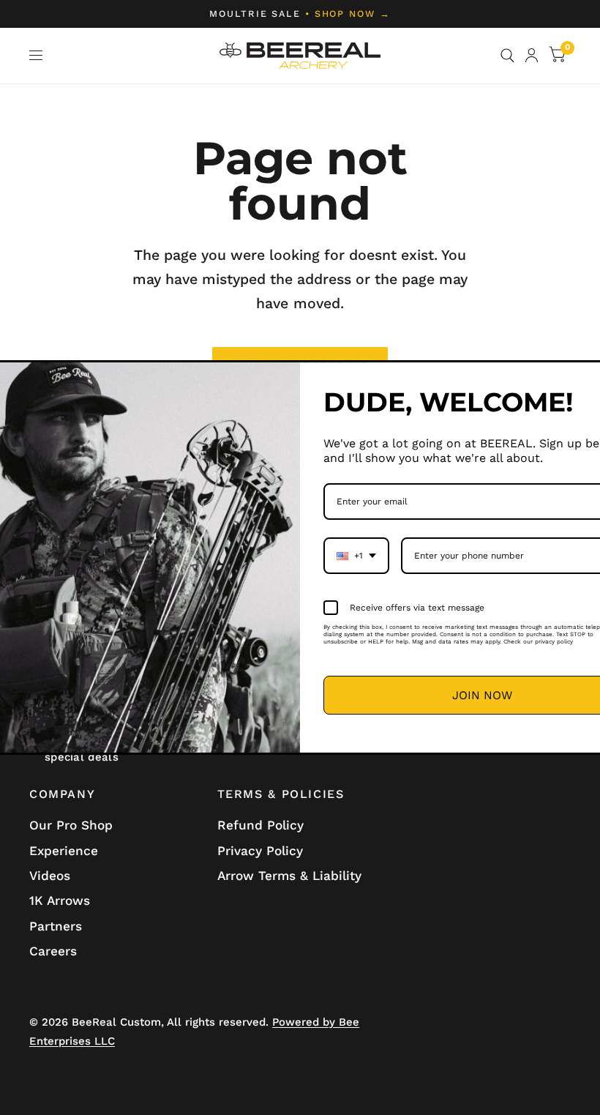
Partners (55, 926)
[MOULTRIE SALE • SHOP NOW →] (299, 14)
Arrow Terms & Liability (289, 875)
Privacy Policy (260, 850)
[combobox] (356, 555)
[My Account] (532, 55)
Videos (49, 875)
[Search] (507, 55)
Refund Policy (260, 825)
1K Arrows (59, 900)
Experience (63, 850)
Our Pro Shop (71, 825)
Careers (53, 951)
